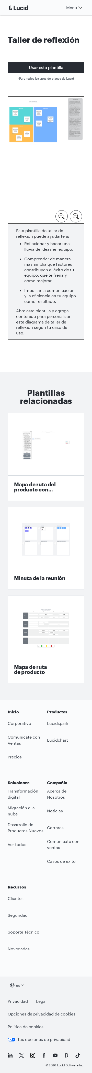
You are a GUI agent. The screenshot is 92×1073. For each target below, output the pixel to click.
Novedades (19, 948)
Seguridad (18, 915)
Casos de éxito (61, 861)
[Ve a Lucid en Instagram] (32, 1055)
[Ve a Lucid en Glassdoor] (66, 1055)
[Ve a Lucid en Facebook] (44, 1055)
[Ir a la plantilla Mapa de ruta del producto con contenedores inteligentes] (46, 457)
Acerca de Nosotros (56, 794)
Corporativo (19, 723)
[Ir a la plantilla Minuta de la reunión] (46, 548)
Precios (15, 756)
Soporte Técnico (23, 931)
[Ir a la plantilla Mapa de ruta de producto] (46, 639)
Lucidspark (57, 723)
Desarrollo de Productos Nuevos (25, 827)
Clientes (16, 898)
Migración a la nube (21, 811)
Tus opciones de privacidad (43, 1039)
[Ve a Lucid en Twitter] (21, 1055)
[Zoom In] (61, 216)
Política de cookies (25, 1026)
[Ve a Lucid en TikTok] (77, 1055)
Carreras (55, 827)
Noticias (55, 810)
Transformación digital (23, 794)
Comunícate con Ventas (24, 740)
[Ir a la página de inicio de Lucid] (24, 8)
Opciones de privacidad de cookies (41, 1013)
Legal (41, 1001)
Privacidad (18, 1001)
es (18, 985)
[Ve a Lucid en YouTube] (55, 1055)
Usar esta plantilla (46, 67)
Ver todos (17, 844)
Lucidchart (57, 740)
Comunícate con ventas (63, 844)
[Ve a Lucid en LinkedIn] (10, 1055)
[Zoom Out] (76, 216)
